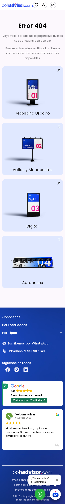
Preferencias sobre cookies (32, 489)
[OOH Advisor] (17, 5)
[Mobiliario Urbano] (32, 92)
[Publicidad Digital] (32, 205)
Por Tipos (9, 333)
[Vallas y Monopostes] (32, 149)
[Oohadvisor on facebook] (7, 369)
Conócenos (11, 317)
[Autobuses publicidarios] (32, 262)
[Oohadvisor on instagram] (16, 369)
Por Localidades (14, 325)
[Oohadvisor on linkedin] (25, 369)
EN (53, 4)
